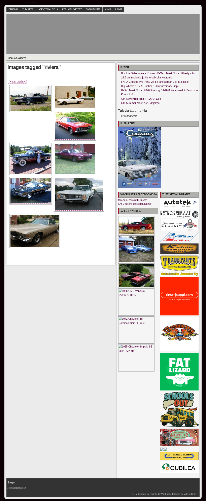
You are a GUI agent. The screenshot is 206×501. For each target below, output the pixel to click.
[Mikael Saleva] (34, 231)
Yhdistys (27, 9)
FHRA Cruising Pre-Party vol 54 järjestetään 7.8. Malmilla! (155, 81)
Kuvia (108, 9)
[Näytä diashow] (17, 81)
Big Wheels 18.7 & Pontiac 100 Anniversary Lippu (150, 86)
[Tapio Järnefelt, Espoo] (79, 194)
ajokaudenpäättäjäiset (16, 487)
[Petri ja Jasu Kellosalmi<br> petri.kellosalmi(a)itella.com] (75, 159)
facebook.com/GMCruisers (132, 200)
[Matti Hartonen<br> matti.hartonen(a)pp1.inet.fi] (75, 126)
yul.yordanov (190, 494)
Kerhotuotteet (72, 9)
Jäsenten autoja (47, 9)
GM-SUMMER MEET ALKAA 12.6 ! (142, 98)
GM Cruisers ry (141, 494)
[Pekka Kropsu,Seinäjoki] (30, 159)
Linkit (118, 9)
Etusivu (13, 9)
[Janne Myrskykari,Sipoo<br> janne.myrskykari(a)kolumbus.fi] (30, 98)
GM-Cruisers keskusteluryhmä (134, 203)
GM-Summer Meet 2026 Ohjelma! (140, 102)
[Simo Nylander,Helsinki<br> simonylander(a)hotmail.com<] (75, 97)
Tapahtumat (93, 9)
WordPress (166, 494)
